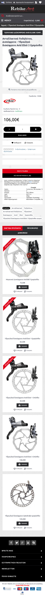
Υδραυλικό (28, 211)
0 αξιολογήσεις (20, 149)
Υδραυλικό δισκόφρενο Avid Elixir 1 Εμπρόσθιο (22, 339)
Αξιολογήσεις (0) (22, 175)
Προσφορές (32, 228)
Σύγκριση (30, 143)
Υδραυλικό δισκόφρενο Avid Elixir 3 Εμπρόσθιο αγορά (22, 218)
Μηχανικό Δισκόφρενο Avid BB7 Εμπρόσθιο (22, 280)
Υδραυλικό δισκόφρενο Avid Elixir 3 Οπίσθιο (22, 457)
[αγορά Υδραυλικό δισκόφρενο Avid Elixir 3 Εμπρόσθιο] (22, 67)
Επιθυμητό (17, 143)
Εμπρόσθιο (29, 215)
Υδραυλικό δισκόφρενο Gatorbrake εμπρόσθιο (22, 516)
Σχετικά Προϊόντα (12, 228)
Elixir (21, 215)
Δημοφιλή (22, 233)
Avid (30, 182)
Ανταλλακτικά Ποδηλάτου (12, 211)
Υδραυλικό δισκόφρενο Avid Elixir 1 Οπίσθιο (22, 398)
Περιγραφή (22, 171)
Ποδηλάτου (28, 208)
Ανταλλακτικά (17, 208)
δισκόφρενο (7, 215)
